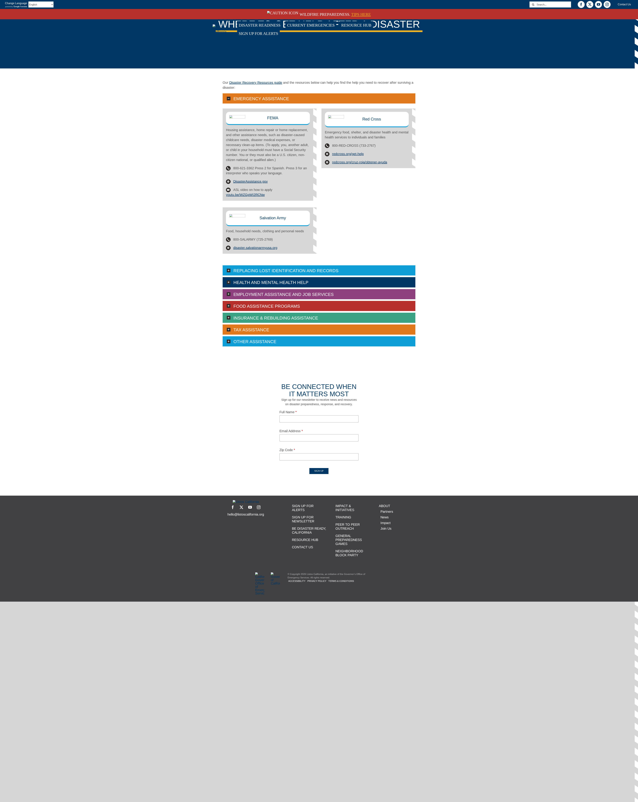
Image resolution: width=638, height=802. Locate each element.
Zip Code (287, 450)
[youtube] (250, 507)
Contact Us (302, 547)
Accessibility (296, 581)
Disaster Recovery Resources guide (255, 82)
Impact (385, 523)
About (384, 506)
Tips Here (361, 14)
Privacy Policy (316, 581)
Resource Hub (305, 540)
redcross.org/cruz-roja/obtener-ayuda (359, 162)
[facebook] (233, 507)
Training (343, 517)
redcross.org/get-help (348, 154)
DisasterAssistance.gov (250, 181)
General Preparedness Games (348, 540)
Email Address (291, 431)
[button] (319, 98)
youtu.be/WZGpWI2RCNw (245, 195)
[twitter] (241, 507)
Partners (386, 511)
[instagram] (259, 507)
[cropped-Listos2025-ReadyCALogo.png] (246, 502)
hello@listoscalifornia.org (245, 514)
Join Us (385, 528)
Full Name (288, 412)
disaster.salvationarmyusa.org (255, 248)
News (384, 517)
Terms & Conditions (341, 581)
